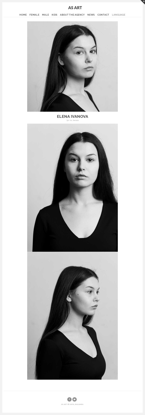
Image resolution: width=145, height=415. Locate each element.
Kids (54, 14)
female (76, 120)
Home (23, 14)
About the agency (72, 14)
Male (45, 14)
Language (118, 14)
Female (34, 14)
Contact (103, 14)
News (91, 14)
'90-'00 (69, 120)
